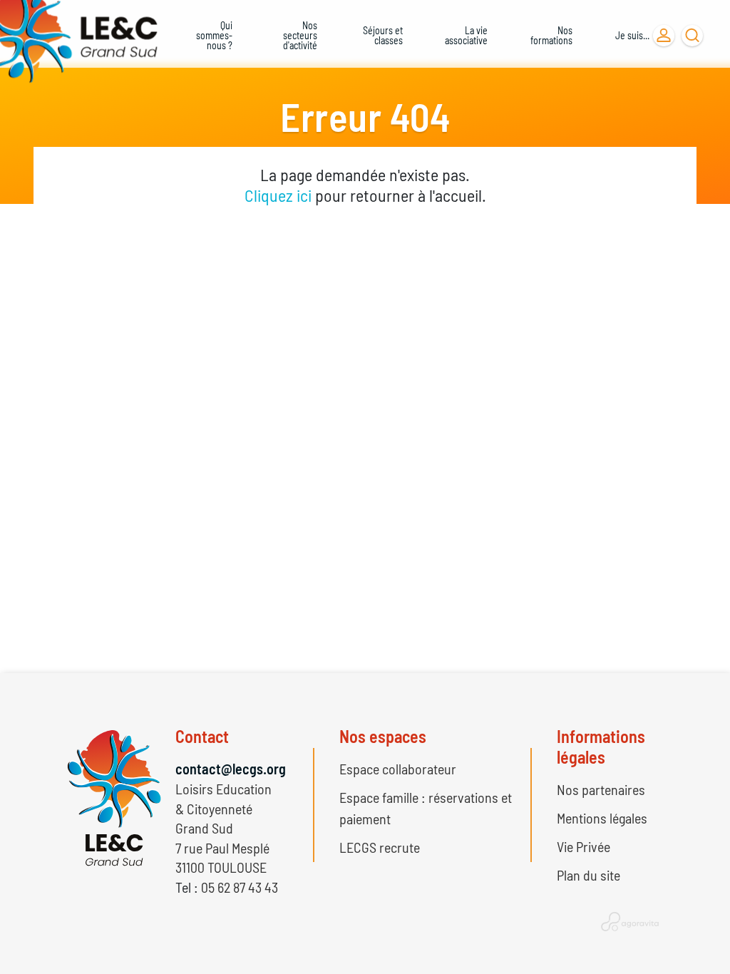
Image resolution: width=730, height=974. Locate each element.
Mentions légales (602, 817)
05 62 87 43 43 (239, 887)
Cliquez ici (278, 195)
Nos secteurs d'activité (300, 35)
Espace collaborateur (397, 768)
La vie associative (466, 35)
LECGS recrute (379, 847)
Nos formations (551, 35)
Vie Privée (583, 846)
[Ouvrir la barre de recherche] (692, 35)
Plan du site (588, 874)
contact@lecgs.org (230, 768)
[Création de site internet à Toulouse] (630, 921)
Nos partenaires (601, 789)
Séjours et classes (383, 35)
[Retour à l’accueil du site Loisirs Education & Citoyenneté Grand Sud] (72, 36)
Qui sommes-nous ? (214, 35)
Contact (202, 737)
